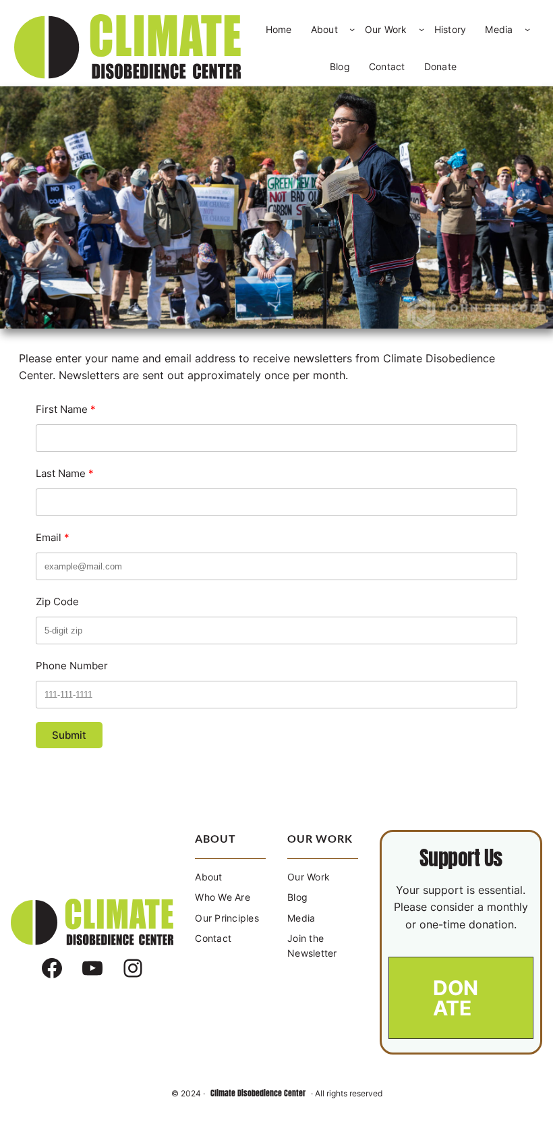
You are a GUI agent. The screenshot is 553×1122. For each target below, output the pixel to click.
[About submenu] (352, 29)
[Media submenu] (527, 29)
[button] (460, 998)
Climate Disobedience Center (257, 1093)
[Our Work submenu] (421, 29)
